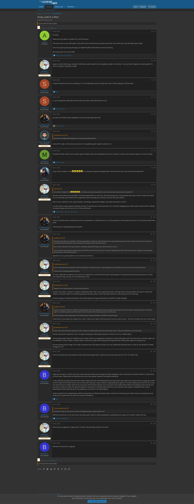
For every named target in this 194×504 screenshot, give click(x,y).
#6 (155, 131)
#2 (155, 60)
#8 (155, 168)
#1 (155, 31)
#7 (155, 150)
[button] (64, 7)
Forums (49, 7)
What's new (59, 7)
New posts (40, 10)
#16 (154, 351)
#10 (154, 217)
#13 (154, 281)
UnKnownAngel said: (60, 408)
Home (41, 7)
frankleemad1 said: (59, 135)
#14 (154, 303)
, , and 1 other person (66, 212)
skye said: (57, 189)
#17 (154, 371)
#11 (154, 234)
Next (52, 27)
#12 (154, 260)
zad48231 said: (58, 238)
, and (63, 55)
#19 (154, 424)
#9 (155, 185)
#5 (155, 114)
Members (70, 7)
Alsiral (40, 20)
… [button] (46, 27)
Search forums (49, 10)
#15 (154, 323)
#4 (155, 97)
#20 (154, 443)
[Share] (152, 31)
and (60, 109)
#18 (154, 404)
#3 (155, 80)
